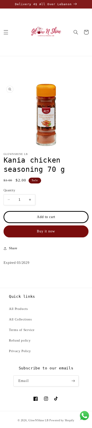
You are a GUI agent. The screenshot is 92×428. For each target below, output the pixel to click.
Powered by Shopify (61, 420)
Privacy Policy (20, 351)
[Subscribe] (73, 380)
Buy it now (46, 231)
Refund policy (20, 340)
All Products (18, 309)
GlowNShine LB (38, 420)
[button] (6, 32)
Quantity (9, 190)
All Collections (20, 319)
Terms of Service (22, 330)
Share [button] (13, 248)
